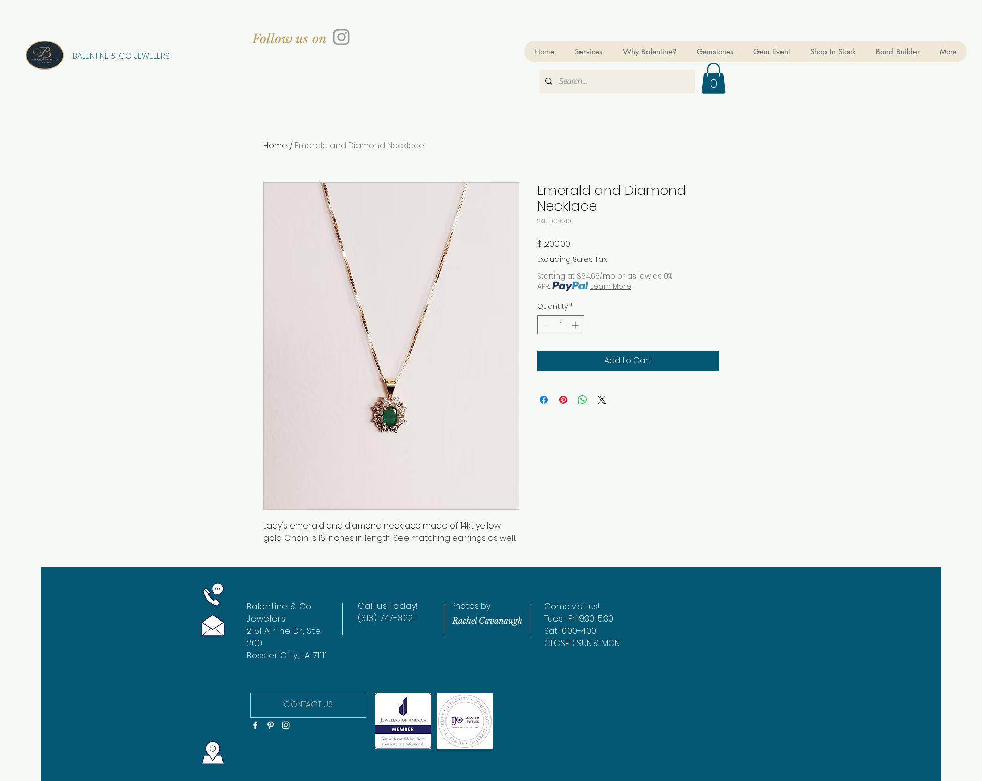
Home (275, 145)
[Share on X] (602, 400)
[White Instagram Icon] (286, 725)
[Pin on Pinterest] (563, 400)
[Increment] (576, 325)
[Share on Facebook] (544, 400)
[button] (713, 78)
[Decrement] (545, 325)
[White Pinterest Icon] (270, 725)
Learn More (610, 286)
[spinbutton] (560, 325)
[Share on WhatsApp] (582, 400)
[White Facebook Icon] (255, 725)
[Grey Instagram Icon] (341, 37)
